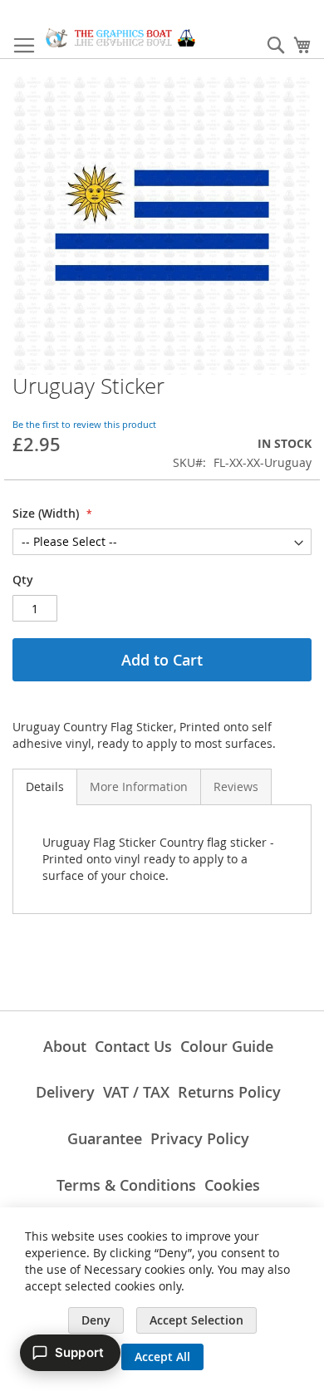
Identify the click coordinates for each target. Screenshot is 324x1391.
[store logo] (120, 37)
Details (45, 786)
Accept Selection (196, 1320)
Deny (95, 1320)
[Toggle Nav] (24, 45)
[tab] (44, 787)
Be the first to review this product (84, 424)
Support (79, 1352)
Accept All (162, 1356)
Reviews (236, 786)
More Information (139, 786)
